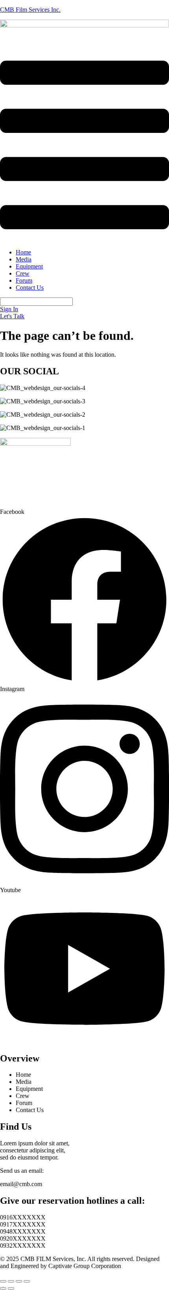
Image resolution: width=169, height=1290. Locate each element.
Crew (22, 273)
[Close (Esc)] (27, 1281)
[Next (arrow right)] (11, 1288)
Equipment (29, 266)
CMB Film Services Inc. (30, 9)
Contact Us (30, 287)
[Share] (19, 1281)
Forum (24, 280)
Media (23, 259)
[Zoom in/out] (3, 1281)
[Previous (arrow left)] (3, 1288)
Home (23, 252)
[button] (84, 146)
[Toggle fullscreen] (11, 1281)
